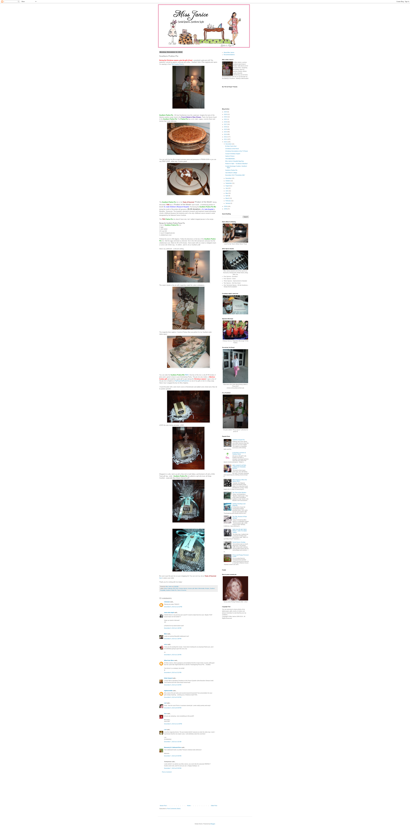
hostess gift (191, 588)
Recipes (207, 588)
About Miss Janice (229, 52)
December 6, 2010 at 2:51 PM (172, 672)
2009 (225, 206)
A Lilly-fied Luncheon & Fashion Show (239, 453)
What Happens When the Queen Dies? (239, 480)
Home (189, 805)
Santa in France (229, 156)
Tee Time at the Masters (239, 492)
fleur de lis (175, 588)
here (187, 375)
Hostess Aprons (183, 588)
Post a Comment (167, 772)
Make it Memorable (199, 588)
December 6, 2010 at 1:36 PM (172, 628)
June (227, 191)
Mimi (165, 634)
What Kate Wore (169, 660)
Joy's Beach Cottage (231, 172)
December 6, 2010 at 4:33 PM (172, 685)
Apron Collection (168, 588)
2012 (225, 137)
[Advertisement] (188, 789)
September (229, 183)
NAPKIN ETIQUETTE (238, 440)
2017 (225, 124)
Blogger (213, 824)
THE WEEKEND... (230, 158)
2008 (225, 209)
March (227, 198)
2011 (225, 139)
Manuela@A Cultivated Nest (172, 747)
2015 (225, 129)
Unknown (167, 602)
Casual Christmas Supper (232, 153)
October (228, 181)
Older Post (214, 805)
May (227, 193)
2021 (225, 119)
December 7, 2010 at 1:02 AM (172, 741)
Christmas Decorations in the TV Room (236, 151)
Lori (165, 703)
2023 (225, 114)
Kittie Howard (168, 678)
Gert (165, 713)
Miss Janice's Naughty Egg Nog (234, 161)
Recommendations (229, 54)
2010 (225, 142)
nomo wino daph (169, 612)
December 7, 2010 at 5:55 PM (172, 756)
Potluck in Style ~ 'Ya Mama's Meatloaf (236, 163)
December (229, 144)
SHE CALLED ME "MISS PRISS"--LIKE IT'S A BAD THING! (239, 531)
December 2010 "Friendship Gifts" (235, 175)
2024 (225, 112)
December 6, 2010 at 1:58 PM (172, 638)
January (228, 203)
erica (165, 644)
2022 (225, 117)
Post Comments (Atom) (174, 808)
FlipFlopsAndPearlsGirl (182, 381)
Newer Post (163, 805)
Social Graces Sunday (238, 542)
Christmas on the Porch (232, 148)
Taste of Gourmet (181, 590)
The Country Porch (177, 64)
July (227, 188)
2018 (225, 122)
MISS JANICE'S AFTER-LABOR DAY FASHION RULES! (239, 467)
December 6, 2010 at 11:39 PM (173, 724)
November (229, 178)
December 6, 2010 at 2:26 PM (172, 654)
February (228, 201)
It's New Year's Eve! (230, 146)
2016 (225, 127)
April (227, 195)
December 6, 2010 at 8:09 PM (172, 708)
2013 (225, 134)
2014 (225, 132)
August (228, 186)
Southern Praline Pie (171, 590)
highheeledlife (168, 690)
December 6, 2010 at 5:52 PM (172, 697)
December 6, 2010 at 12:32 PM (173, 607)
